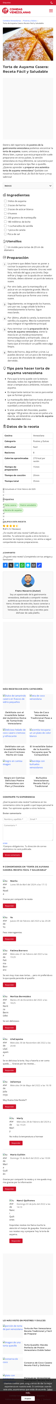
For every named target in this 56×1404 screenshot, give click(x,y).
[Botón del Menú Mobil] (51, 11)
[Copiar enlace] (39, 565)
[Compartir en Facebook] (5, 565)
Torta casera (10, 505)
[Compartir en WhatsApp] (22, 565)
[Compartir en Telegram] (16, 565)
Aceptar (28, 1398)
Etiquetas (7, 2)
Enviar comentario (12, 855)
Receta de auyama (13, 510)
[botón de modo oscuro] (51, 2)
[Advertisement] (28, 108)
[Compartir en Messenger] (27, 565)
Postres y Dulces (30, 20)
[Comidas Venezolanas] (17, 10)
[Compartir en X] (10, 565)
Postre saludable (28, 505)
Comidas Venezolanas (12, 20)
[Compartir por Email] (33, 565)
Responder (9, 906)
